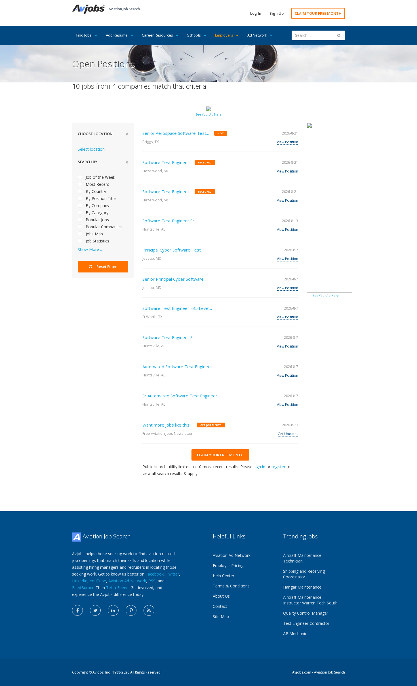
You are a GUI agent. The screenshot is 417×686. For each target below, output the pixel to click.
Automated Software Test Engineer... (178, 366)
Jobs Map (94, 234)
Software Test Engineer (165, 162)
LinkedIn (79, 580)
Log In (255, 13)
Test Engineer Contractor (306, 623)
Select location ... (93, 149)
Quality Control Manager (305, 613)
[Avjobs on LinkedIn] (113, 610)
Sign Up (276, 13)
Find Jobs (84, 35)
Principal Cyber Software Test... (172, 250)
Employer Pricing (228, 565)
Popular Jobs (97, 219)
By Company (97, 205)
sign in (259, 466)
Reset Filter (106, 266)
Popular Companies (103, 226)
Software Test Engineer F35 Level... (177, 308)
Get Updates (288, 433)
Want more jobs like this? (166, 425)
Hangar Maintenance (302, 587)
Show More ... (90, 249)
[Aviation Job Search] (88, 9)
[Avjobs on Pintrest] (131, 610)
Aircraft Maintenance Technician (302, 558)
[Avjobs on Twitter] (95, 610)
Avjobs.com (301, 672)
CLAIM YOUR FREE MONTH (318, 13)
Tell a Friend (117, 587)
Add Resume (117, 35)
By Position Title (100, 198)
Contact (220, 606)
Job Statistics (97, 241)
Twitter (172, 574)
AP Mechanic (295, 633)
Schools (194, 35)
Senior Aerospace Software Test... (175, 133)
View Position (287, 142)
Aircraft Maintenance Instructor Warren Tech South (310, 600)
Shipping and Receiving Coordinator (304, 574)
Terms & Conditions (231, 586)
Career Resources (157, 35)
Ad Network (257, 35)
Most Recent (97, 184)
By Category (96, 212)
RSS (151, 580)
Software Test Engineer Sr (168, 220)
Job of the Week (100, 177)
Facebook (155, 574)
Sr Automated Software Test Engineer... (181, 396)
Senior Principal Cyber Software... (174, 279)
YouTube (98, 580)
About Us (221, 596)
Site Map (221, 616)
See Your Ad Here (208, 114)
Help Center (223, 575)
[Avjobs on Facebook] (77, 610)
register (278, 466)
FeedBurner (83, 587)
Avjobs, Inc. (101, 672)
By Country (95, 191)
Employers (224, 35)
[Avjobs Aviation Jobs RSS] (149, 610)
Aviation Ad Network (127, 580)
